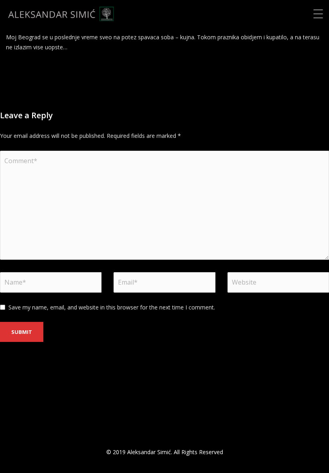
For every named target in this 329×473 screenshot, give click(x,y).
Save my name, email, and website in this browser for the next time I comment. (111, 307)
